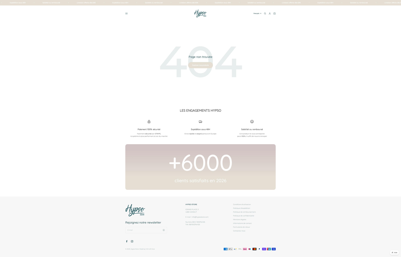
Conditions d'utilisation (242, 204)
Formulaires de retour (241, 227)
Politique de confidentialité (243, 216)
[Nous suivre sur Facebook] (126, 241)
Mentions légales (239, 219)
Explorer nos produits (200, 65)
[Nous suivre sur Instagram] (132, 241)
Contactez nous (239, 231)
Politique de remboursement (244, 212)
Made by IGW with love (147, 249)
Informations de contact (242, 223)
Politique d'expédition (241, 208)
